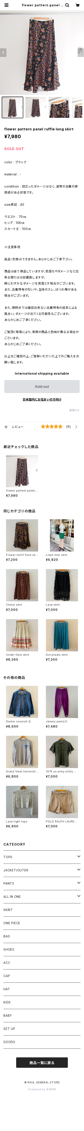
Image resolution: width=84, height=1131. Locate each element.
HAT (6, 989)
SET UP (9, 1029)
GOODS (9, 1042)
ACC (6, 962)
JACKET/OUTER (15, 870)
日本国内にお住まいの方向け (42, 399)
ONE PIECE (11, 923)
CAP (6, 976)
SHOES (8, 949)
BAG (6, 936)
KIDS (7, 1002)
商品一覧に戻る (42, 1063)
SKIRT (8, 910)
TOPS (7, 857)
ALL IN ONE (12, 896)
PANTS (8, 883)
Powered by (37, 1089)
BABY (7, 1015)
